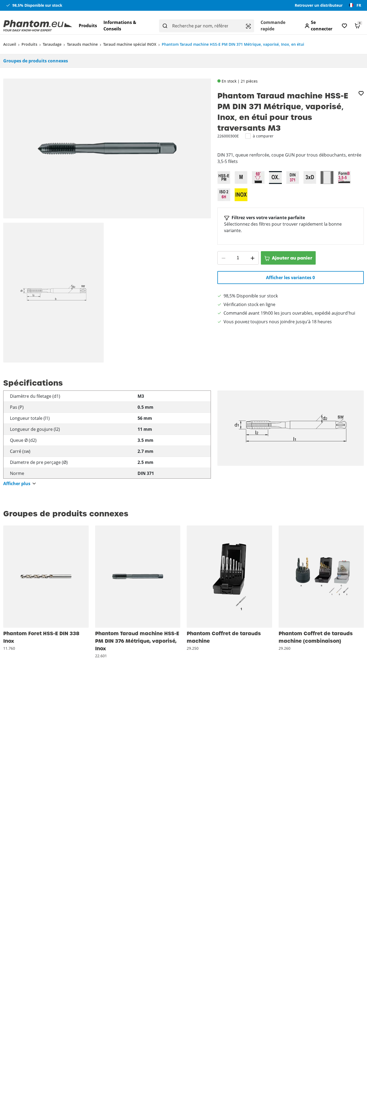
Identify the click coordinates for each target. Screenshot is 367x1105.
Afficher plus (16, 483)
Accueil (9, 44)
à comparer (263, 135)
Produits (88, 26)
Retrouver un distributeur (319, 5)
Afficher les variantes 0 (290, 277)
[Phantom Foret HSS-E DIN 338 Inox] (46, 576)
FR (359, 5)
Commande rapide (273, 25)
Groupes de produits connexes (35, 61)
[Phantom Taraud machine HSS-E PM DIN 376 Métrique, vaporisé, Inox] (138, 576)
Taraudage (52, 44)
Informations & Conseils (119, 25)
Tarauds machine (82, 44)
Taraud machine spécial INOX (129, 44)
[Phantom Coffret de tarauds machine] (229, 576)
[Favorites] (344, 25)
